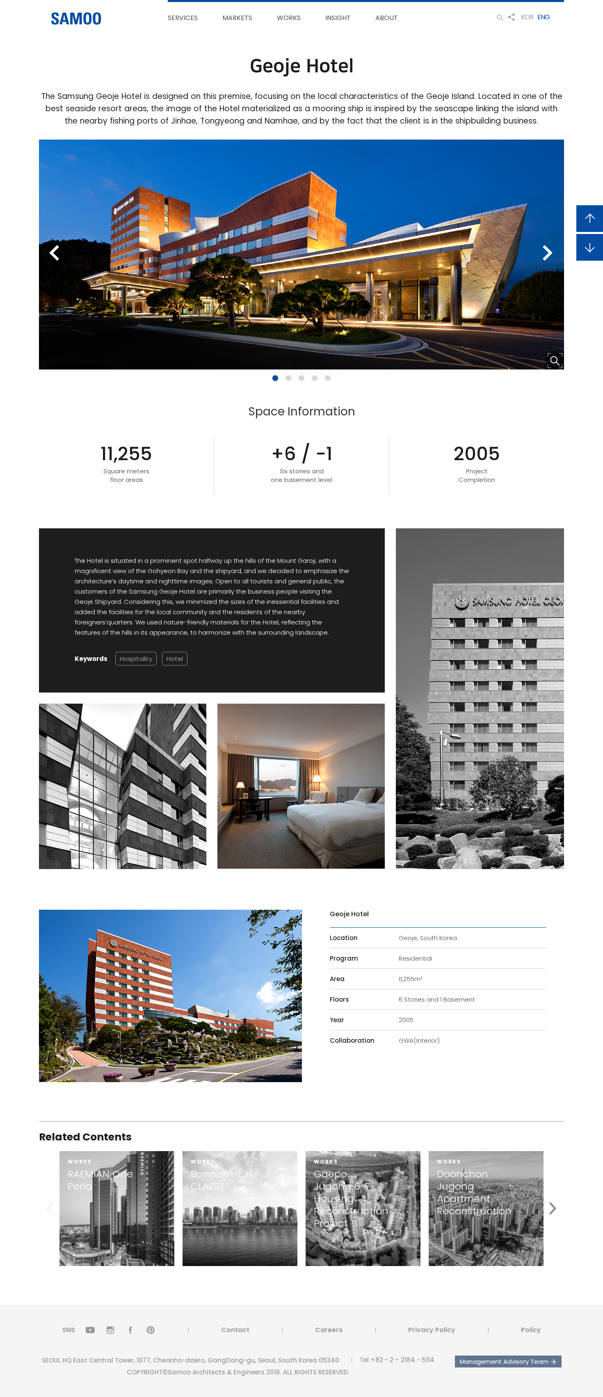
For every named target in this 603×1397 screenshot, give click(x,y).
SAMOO (76, 18)
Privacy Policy (431, 1330)
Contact (235, 1330)
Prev (54, 254)
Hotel (175, 658)
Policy (531, 1330)
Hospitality (136, 658)
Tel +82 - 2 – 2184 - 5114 (397, 1360)
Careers (329, 1330)
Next (548, 254)
